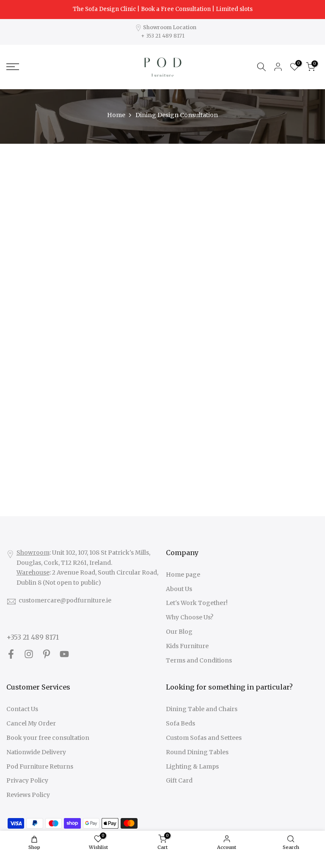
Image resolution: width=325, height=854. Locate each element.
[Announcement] (162, 9)
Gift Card (179, 780)
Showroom (33, 552)
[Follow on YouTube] (64, 654)
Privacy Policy (27, 780)
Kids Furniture (187, 646)
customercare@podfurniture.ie (65, 600)
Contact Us (22, 709)
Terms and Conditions (199, 660)
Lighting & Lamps (192, 766)
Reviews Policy (28, 795)
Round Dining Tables (197, 752)
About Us (179, 589)
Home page (183, 574)
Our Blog (179, 631)
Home (116, 115)
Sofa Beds (180, 723)
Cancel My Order (31, 723)
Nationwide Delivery (36, 752)
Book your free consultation (47, 738)
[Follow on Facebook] (11, 654)
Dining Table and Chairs (201, 709)
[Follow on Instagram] (28, 654)
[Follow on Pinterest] (46, 654)
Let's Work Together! (197, 603)
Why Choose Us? (189, 617)
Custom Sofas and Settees (204, 738)
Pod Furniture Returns (39, 766)
